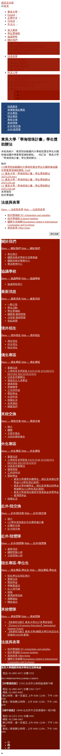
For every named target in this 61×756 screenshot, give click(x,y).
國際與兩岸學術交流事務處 (23, 257)
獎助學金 (13, 393)
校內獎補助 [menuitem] (20, 59)
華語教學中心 (15, 264)
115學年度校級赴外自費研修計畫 (26, 522)
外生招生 (13, 344)
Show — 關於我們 (11, 248)
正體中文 (13, 18)
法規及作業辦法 (16, 377)
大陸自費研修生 (16, 436)
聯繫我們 (13, 406)
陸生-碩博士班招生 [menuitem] (30, 95)
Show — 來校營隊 (11, 616)
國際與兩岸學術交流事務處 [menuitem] (29, 46)
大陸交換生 (14, 433)
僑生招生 (13, 341)
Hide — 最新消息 (30, 298)
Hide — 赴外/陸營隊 (35, 543)
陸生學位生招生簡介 (19, 575)
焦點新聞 (13, 320)
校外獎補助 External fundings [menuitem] (23, 652)
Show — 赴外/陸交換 (12, 513)
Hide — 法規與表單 (34, 209)
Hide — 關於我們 (30, 248)
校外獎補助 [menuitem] (20, 62)
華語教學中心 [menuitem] (21, 53)
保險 (10, 592)
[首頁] (5, 6)
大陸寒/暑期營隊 (17, 317)
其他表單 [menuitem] (19, 69)
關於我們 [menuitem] (13, 40)
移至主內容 (7, 2)
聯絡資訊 (13, 602)
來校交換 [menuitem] (13, 119)
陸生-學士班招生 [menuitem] (29, 91)
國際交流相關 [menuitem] (21, 66)
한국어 (11, 24)
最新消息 (13, 549)
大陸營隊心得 (15, 555)
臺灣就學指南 (15, 595)
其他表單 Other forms (19, 228)
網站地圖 (54, 234)
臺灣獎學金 (20, 495)
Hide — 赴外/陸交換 (35, 513)
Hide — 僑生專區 (30, 362)
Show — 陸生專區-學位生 (15, 570)
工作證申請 (14, 390)
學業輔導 (13, 387)
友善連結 (13, 403)
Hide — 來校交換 (30, 421)
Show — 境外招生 (11, 335)
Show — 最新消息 (11, 298)
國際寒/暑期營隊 (17, 314)
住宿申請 (13, 396)
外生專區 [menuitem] (13, 113)
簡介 (10, 426)
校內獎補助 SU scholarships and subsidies (29, 215)
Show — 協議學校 (11, 278)
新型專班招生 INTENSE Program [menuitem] (31, 82)
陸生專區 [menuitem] (13, 116)
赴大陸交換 (14, 528)
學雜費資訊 (14, 585)
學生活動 (13, 307)
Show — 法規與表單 (12, 209)
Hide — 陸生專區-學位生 (43, 570)
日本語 (11, 21)
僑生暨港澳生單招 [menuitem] (24, 85)
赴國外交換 (14, 525)
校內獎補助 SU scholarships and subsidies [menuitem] (29, 649)
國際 (10, 430)
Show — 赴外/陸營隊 (12, 543)
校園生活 (13, 400)
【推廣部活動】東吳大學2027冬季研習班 (30, 622)
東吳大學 (13, 11)
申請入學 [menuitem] (13, 72)
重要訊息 (13, 367)
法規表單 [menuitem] (13, 56)
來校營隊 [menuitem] (13, 123)
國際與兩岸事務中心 (19, 260)
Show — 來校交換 (11, 421)
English (11, 15)
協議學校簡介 (15, 284)
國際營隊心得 (15, 552)
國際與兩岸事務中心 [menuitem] (25, 49)
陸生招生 (13, 347)
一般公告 (13, 304)
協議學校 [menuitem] (13, 36)
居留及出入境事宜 (18, 380)
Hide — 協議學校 (30, 278)
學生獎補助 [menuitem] (14, 33)
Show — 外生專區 (11, 451)
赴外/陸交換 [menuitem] (14, 126)
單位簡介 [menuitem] (19, 43)
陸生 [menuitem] (16, 88)
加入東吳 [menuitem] (13, 30)
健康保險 (13, 383)
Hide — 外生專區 (30, 451)
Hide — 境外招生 (30, 335)
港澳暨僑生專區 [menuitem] (16, 110)
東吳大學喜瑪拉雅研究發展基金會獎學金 (36, 492)
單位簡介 (13, 254)
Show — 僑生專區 (11, 362)
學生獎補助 (14, 311)
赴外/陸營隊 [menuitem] (14, 129)
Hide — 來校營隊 (30, 616)
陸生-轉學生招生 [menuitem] (29, 98)
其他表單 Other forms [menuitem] (19, 655)
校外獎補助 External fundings (23, 218)
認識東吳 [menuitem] (13, 106)
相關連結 (13, 598)
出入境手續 (14, 589)
